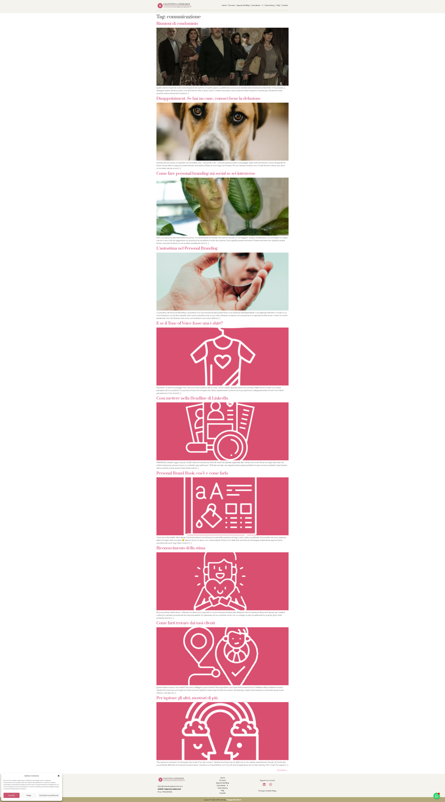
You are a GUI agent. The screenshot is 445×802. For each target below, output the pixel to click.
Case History (270, 5)
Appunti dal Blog (243, 5)
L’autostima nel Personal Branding (187, 248)
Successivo (283, 770)
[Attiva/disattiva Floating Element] (436, 796)
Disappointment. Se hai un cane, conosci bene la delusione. (208, 98)
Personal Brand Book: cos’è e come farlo (192, 473)
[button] (58, 776)
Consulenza (255, 5)
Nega (29, 795)
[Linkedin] (264, 784)
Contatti (285, 5)
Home (224, 5)
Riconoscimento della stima (180, 548)
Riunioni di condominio (177, 23)
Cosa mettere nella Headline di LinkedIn (192, 398)
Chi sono (231, 5)
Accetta (11, 795)
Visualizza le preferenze (49, 795)
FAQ (278, 5)
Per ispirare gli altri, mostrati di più (187, 698)
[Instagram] (270, 784)
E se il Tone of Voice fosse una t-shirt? (189, 323)
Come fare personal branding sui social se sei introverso (205, 173)
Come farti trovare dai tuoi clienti (185, 623)
